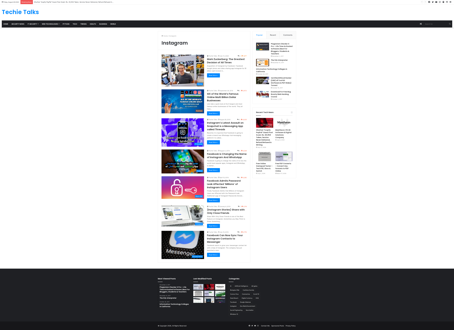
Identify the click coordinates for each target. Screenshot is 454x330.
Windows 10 (234, 314)
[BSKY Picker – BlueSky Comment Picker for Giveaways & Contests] (209, 300)
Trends (83, 24)
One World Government (247, 306)
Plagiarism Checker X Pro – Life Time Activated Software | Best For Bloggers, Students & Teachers (281, 49)
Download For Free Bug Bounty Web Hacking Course (281, 94)
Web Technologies (50, 24)
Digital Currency (247, 298)
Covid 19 (256, 294)
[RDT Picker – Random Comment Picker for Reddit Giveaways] (220, 300)
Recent (273, 35)
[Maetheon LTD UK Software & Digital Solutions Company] (283, 123)
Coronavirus (246, 294)
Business (103, 24)
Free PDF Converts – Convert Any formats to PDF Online (283, 167)
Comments (287, 35)
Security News (17, 24)
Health (93, 24)
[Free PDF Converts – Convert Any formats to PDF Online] (283, 156)
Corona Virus (234, 294)
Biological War (234, 290)
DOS (257, 298)
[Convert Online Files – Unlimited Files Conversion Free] (198, 300)
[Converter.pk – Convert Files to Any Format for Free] (220, 293)
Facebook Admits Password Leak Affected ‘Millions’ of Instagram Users (224, 184)
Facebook (233, 302)
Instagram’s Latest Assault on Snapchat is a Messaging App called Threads (225, 126)
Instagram (233, 306)
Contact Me (265, 326)
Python (66, 24)
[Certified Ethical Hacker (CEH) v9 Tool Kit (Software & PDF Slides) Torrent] (262, 80)
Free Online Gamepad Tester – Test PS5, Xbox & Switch (264, 167)
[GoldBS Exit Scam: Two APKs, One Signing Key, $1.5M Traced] (198, 287)
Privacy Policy (291, 326)
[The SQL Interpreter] (262, 62)
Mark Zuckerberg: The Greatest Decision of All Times (226, 60)
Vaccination (249, 310)
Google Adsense (245, 302)
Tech (75, 24)
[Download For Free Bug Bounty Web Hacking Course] (262, 94)
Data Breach (234, 298)
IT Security (32, 24)
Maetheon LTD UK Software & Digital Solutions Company (283, 134)
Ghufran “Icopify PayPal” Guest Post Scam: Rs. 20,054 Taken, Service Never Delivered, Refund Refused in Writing (76, 2)
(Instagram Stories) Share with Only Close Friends (226, 211)
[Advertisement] (303, 12)
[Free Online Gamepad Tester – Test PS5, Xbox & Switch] (264, 156)
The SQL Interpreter (279, 60)
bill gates (254, 286)
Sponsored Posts (277, 326)
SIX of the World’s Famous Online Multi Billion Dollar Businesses (222, 97)
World (113, 24)
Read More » (213, 75)
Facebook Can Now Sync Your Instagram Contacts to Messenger (225, 239)
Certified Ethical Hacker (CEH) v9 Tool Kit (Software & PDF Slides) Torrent (281, 82)
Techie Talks (213, 56)
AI (230, 286)
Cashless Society (248, 290)
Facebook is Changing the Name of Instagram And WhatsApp (227, 155)
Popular (259, 35)
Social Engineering (236, 310)
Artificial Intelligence (241, 286)
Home (5, 24)
